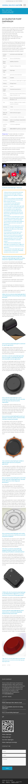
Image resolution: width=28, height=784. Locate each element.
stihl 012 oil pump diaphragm (11, 658)
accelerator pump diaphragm (11, 20)
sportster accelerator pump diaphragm (14, 660)
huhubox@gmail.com (8, 693)
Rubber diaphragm (6, 734)
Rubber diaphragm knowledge (9, 742)
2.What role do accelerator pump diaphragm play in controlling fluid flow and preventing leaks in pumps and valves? (13, 200)
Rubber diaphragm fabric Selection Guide (12, 702)
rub (9, 665)
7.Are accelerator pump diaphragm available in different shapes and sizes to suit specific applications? (14, 223)
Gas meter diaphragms (7, 739)
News (12, 11)
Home (9, 11)
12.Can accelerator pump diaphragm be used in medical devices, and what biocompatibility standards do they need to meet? (13, 250)
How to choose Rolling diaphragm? (10, 712)
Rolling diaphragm (6, 737)
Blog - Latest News (7, 10)
